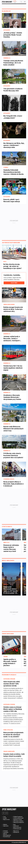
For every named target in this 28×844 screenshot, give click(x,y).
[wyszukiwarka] (21, 1)
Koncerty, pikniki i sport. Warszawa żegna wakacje (11, 200)
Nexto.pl (5, 833)
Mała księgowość (7, 835)
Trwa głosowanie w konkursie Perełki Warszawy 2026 (12, 90)
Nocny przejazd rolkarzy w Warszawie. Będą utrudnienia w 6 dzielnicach (13, 484)
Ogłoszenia (5, 825)
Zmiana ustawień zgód (18, 818)
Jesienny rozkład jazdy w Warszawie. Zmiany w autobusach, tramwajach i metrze (11, 339)
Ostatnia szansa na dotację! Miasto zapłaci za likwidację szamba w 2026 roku (12, 709)
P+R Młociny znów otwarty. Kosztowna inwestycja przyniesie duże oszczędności (13, 455)
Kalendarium (16, 832)
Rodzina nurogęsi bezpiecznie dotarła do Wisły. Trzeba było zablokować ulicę (13, 309)
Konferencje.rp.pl (17, 828)
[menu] (24, 1)
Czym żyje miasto (7, 526)
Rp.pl (14, 824)
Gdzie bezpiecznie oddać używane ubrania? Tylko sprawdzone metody (11, 684)
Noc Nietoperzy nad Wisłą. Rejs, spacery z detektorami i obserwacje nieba (13, 145)
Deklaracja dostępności (18, 822)
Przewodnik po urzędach (9, 674)
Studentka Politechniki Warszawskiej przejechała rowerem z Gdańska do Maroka (13, 172)
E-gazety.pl (5, 832)
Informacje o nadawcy (18, 820)
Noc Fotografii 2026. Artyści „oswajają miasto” (12, 117)
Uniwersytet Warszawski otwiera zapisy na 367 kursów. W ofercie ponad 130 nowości (10, 591)
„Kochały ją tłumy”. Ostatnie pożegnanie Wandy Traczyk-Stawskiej (12, 35)
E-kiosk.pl (5, 830)
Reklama (5, 824)
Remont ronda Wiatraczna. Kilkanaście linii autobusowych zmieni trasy (13, 429)
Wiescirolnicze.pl (17, 827)
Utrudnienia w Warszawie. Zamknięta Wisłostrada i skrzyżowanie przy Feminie (12, 397)
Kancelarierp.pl (6, 836)
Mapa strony (16, 830)
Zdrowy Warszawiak (8, 633)
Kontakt (5, 818)
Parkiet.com (16, 825)
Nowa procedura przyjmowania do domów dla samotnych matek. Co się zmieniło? (13, 735)
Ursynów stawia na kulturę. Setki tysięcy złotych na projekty (14, 755)
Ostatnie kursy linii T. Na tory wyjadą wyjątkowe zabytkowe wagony (13, 368)
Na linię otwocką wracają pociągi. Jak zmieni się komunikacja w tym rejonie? (12, 266)
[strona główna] (7, 2)
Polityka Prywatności (17, 816)
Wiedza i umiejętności (8, 560)
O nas (4, 816)
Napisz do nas (6, 819)
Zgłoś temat (14, 282)
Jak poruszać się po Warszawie (11, 242)
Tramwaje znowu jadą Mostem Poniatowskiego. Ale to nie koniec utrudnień (13, 63)
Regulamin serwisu (17, 819)
